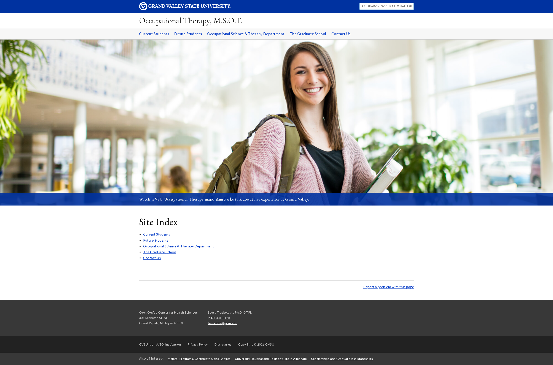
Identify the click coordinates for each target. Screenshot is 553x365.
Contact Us (341, 34)
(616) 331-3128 (219, 318)
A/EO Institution (160, 344)
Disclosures (223, 344)
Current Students (154, 34)
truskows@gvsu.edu (222, 323)
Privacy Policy (198, 344)
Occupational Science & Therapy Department (245, 34)
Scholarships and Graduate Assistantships (342, 358)
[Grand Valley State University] (185, 9)
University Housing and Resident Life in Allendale (271, 358)
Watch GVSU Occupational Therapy (171, 199)
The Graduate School (308, 34)
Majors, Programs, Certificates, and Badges (199, 358)
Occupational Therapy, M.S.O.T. (191, 20)
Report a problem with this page (388, 287)
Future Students (188, 34)
